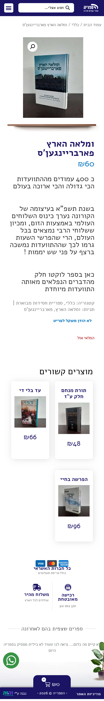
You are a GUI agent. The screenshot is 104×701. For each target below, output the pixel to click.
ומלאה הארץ (67, 309)
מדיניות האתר (88, 694)
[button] (8, 8)
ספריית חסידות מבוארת (39, 303)
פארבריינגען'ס (38, 309)
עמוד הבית (92, 25)
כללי (75, 25)
